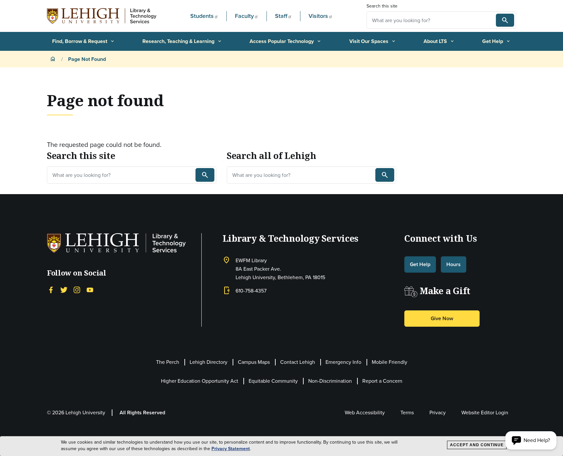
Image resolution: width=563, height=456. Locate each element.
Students (202, 16)
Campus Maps (254, 361)
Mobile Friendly (389, 361)
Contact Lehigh (297, 361)
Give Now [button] (442, 318)
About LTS (439, 41)
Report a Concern (382, 380)
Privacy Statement (230, 449)
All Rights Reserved (142, 412)
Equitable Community (273, 380)
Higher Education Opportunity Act (199, 380)
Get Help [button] (420, 264)
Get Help (496, 41)
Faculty (244, 16)
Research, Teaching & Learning (182, 41)
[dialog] (281, 446)
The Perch (167, 361)
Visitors (318, 16)
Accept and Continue (477, 445)
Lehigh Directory (208, 361)
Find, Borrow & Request (83, 41)
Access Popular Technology (286, 41)
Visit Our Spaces (372, 41)
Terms (407, 412)
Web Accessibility (365, 412)
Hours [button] (453, 264)
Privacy (437, 412)
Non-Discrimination (330, 380)
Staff (281, 16)
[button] (530, 440)
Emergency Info (343, 361)
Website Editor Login (484, 412)
